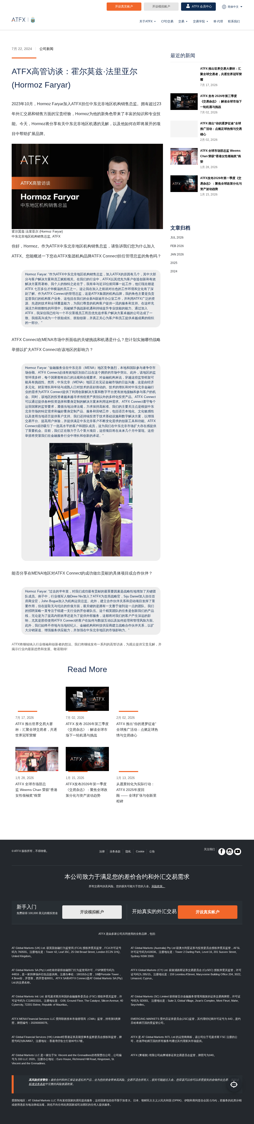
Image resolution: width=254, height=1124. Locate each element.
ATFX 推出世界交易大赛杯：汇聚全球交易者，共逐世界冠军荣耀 (36, 729)
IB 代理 (218, 21)
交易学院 (199, 21)
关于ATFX (146, 21)
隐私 (128, 851)
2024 (173, 271)
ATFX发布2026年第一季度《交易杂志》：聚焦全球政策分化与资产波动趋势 (86, 789)
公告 (152, 851)
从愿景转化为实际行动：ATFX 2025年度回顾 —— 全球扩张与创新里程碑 (136, 792)
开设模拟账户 (161, 6)
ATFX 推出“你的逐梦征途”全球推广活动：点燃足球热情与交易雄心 (137, 729)
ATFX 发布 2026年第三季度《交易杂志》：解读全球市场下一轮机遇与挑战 (87, 729)
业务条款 (115, 851)
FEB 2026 (177, 245)
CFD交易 (167, 21)
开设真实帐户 (208, 912)
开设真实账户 (124, 6)
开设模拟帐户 (92, 912)
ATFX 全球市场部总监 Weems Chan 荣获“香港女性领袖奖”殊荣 (36, 789)
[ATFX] (23, 20)
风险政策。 (158, 886)
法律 (102, 851)
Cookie (140, 851)
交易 (181, 21)
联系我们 (234, 21)
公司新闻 (46, 49)
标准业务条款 (37, 1083)
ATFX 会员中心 (201, 6)
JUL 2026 (177, 237)
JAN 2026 (177, 254)
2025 (173, 262)
